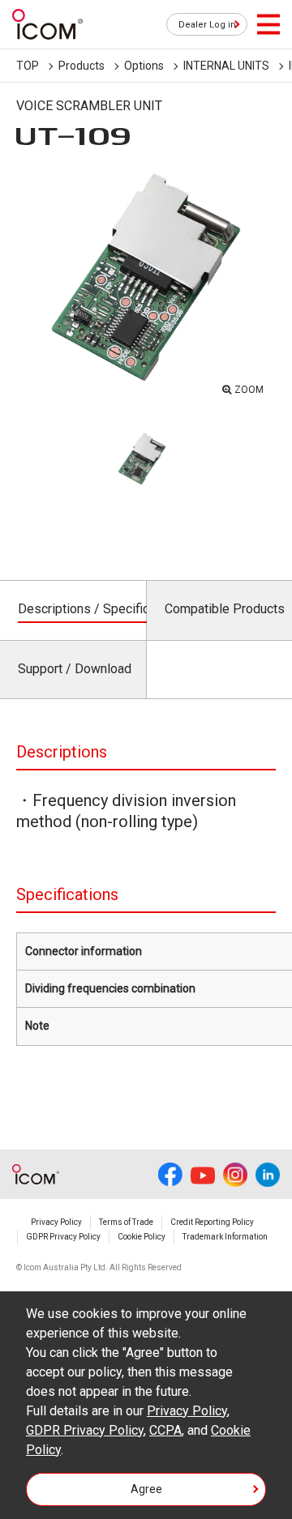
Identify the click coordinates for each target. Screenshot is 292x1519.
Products (81, 65)
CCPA (165, 1430)
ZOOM (249, 389)
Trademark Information (225, 1236)
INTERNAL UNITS (226, 65)
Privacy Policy (56, 1222)
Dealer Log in (207, 24)
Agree (146, 1489)
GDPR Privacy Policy (63, 1236)
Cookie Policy (141, 1236)
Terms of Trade (126, 1222)
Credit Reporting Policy (212, 1222)
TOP (27, 65)
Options (144, 65)
